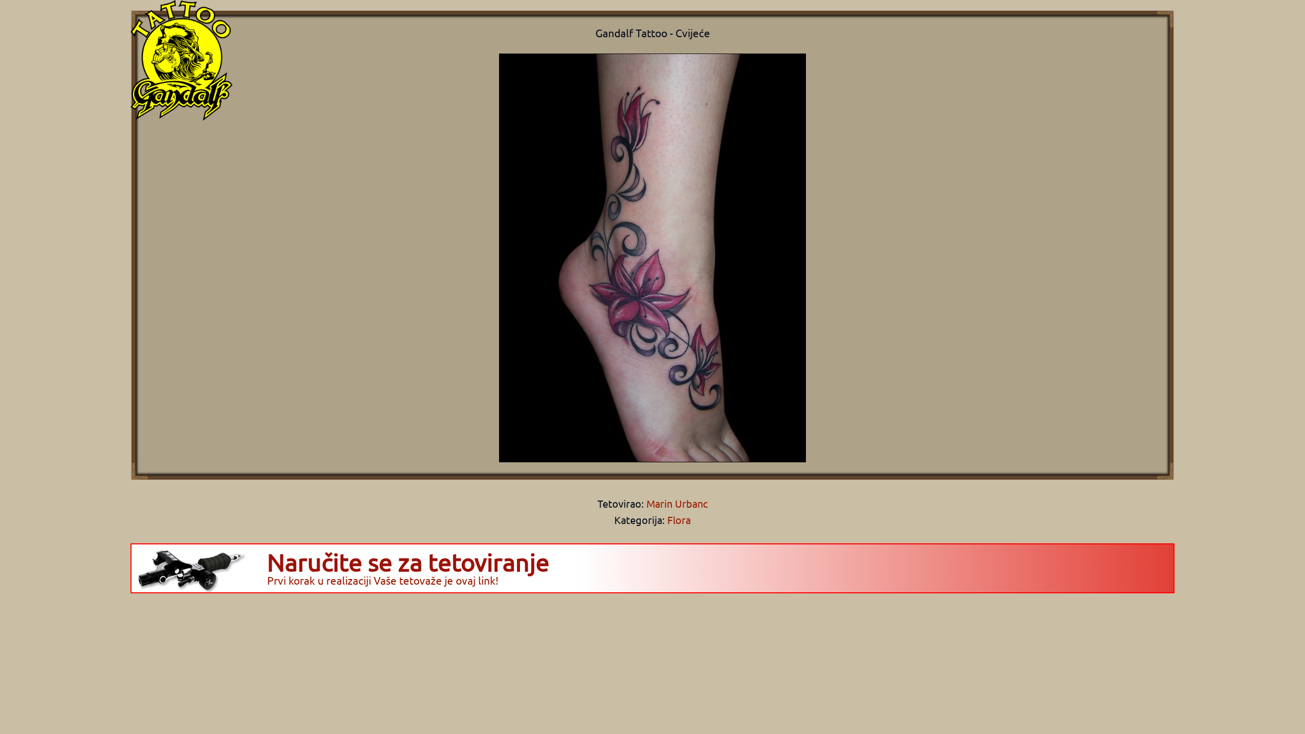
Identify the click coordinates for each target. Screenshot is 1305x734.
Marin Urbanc (676, 503)
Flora (679, 519)
